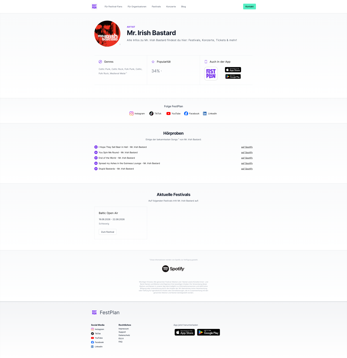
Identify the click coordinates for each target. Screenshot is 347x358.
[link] (120, 223)
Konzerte (171, 6)
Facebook (99, 342)
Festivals (156, 6)
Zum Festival (107, 232)
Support (122, 332)
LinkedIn (98, 346)
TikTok (98, 333)
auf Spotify (247, 147)
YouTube (99, 338)
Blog (183, 6)
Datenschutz (124, 335)
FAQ (120, 342)
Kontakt (249, 6)
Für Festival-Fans (113, 6)
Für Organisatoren (137, 6)
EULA (121, 338)
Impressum (124, 328)
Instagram (99, 329)
